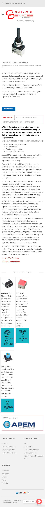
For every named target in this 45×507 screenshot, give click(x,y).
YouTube (5, 483)
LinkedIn (5, 477)
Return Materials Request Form (33, 457)
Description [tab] (8, 118)
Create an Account (8, 446)
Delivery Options (30, 453)
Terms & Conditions (9, 453)
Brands (8, 65)
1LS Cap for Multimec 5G (8, 405)
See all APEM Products (10, 258)
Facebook (5, 470)
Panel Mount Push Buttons (23, 65)
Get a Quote (8, 109)
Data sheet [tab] (29, 122)
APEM (12, 65)
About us (5, 443)
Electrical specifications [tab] (26, 118)
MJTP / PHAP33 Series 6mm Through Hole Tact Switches (8, 337)
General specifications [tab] (12, 122)
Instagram (5, 474)
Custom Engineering (31, 450)
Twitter (4, 480)
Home (3, 65)
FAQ (25, 443)
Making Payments (8, 450)
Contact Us (28, 446)
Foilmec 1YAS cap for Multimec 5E (23, 335)
